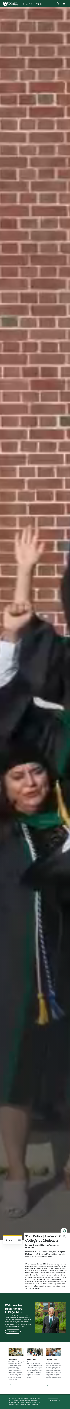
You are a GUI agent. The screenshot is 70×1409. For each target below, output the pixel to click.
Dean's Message (13, 1331)
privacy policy (33, 1404)
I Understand (53, 1400)
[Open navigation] (19, 1240)
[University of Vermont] (10, 6)
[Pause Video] (64, 1231)
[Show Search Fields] (58, 3)
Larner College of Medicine (33, 4)
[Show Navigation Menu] (64, 3)
